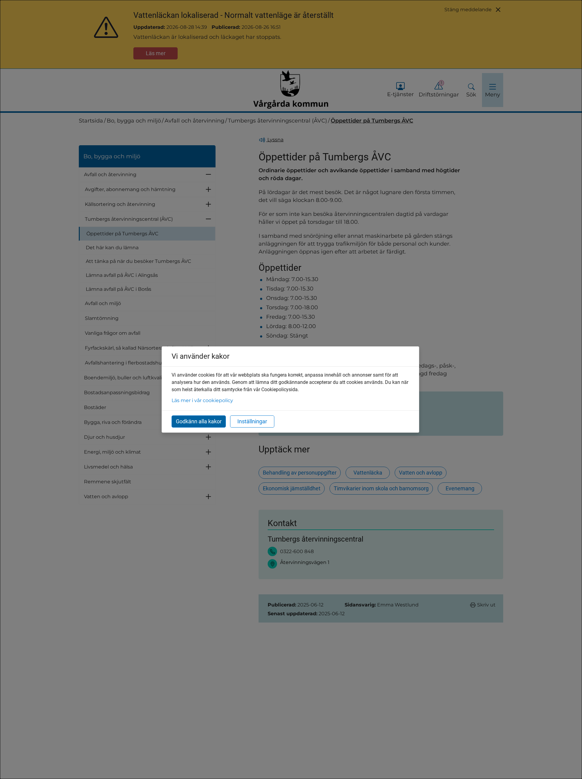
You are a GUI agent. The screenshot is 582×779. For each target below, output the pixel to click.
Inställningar (252, 421)
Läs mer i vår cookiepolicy (202, 400)
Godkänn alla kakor (199, 421)
